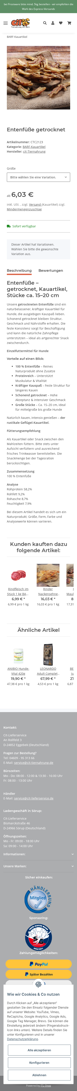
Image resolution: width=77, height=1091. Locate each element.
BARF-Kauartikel (34, 147)
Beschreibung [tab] (19, 271)
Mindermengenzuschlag (24, 209)
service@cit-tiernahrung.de (33, 763)
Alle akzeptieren (39, 1050)
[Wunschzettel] (61, 23)
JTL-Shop (46, 1085)
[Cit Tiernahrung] (20, 23)
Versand (35, 204)
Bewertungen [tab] (50, 271)
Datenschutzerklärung (22, 1039)
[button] (46, 23)
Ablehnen (39, 1075)
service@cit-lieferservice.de (33, 798)
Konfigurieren (39, 1062)
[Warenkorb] (69, 23)
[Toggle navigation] (5, 20)
